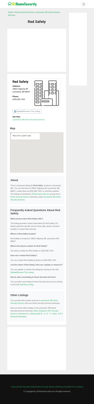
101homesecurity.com (40, 194)
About (80, 387)
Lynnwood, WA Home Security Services (28, 120)
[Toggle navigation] (83, 4)
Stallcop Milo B (36, 314)
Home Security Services (24, 12)
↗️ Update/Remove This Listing (27, 111)
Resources (61, 387)
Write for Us (72, 387)
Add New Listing (26, 285)
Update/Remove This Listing (22, 272)
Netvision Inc (23, 314)
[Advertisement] (36, 50)
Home (10, 12)
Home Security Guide (26, 387)
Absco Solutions (40, 311)
